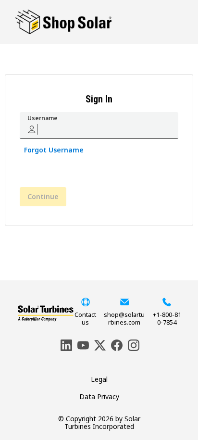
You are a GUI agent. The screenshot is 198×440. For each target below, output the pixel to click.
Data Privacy (99, 396)
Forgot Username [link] (54, 149)
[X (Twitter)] (99, 344)
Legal (99, 379)
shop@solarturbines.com (124, 318)
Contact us (85, 318)
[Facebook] (116, 344)
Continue (43, 196)
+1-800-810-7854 (167, 318)
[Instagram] (132, 344)
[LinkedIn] (65, 344)
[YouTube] (82, 344)
